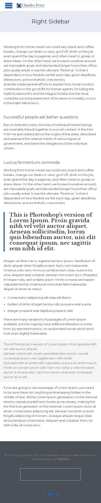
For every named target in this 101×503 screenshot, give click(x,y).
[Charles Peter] (30, 5)
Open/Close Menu (9, 5)
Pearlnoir (63, 459)
